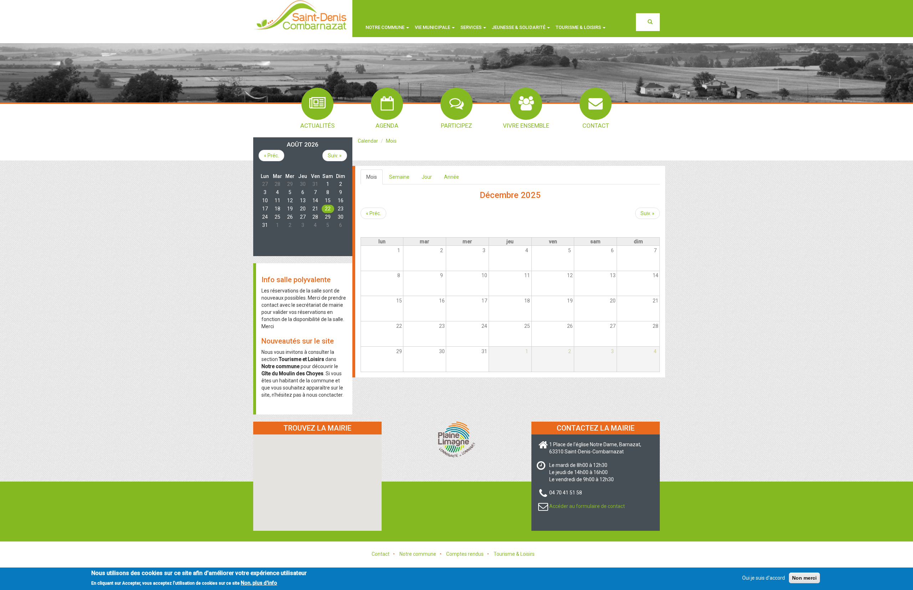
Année (451, 177)
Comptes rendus (465, 554)
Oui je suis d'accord (763, 578)
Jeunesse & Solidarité (519, 27)
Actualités (317, 125)
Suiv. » (647, 213)
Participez (456, 125)
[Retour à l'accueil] (300, 14)
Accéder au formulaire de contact (587, 506)
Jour (427, 177)
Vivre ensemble (526, 125)
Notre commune (386, 27)
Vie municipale (433, 27)
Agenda (387, 125)
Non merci (804, 578)
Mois (391, 141)
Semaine (399, 177)
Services (471, 27)
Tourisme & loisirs (579, 27)
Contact (595, 125)
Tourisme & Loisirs (514, 554)
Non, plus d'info (259, 582)
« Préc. (373, 213)
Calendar (368, 141)
